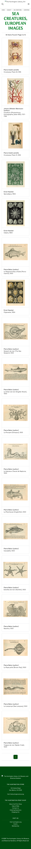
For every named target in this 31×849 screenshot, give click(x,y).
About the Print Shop (15, 804)
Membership (15, 826)
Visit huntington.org (15, 822)
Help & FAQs (15, 806)
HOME (3, 10)
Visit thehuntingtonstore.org (15, 794)
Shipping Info (15, 812)
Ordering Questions (15, 810)
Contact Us (15, 808)
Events (16, 824)
